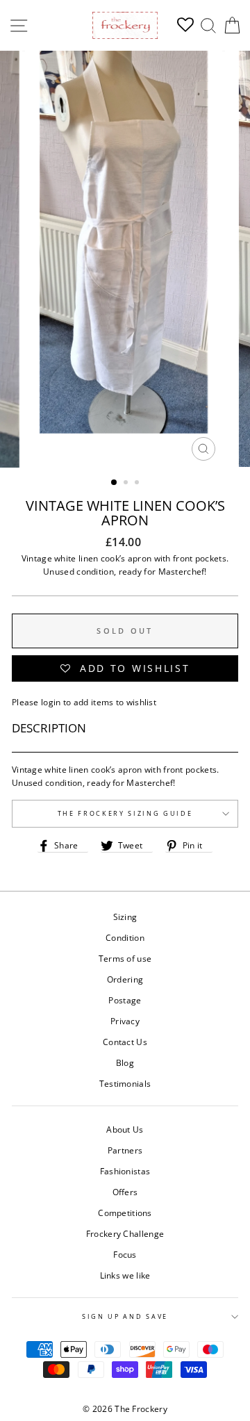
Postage (124, 999)
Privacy (125, 1020)
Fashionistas (125, 1170)
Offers (125, 1191)
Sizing (125, 916)
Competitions (125, 1212)
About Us (124, 1129)
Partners (125, 1150)
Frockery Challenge (125, 1233)
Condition (125, 937)
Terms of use (125, 958)
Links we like (125, 1275)
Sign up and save (125, 1316)
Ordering (125, 979)
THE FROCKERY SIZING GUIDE (125, 813)
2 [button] (127, 483)
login (51, 701)
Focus (125, 1254)
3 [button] (138, 483)
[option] (125, 259)
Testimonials (125, 1083)
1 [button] (114, 482)
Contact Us (125, 1041)
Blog (125, 1062)
